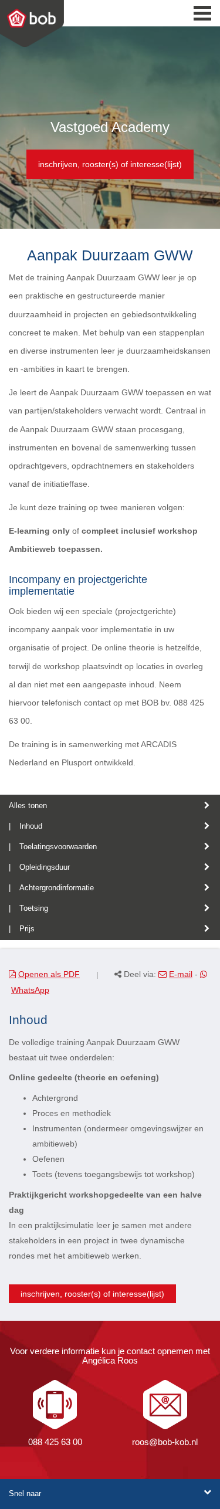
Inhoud (30, 826)
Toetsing (33, 908)
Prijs (27, 928)
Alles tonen (28, 805)
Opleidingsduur (44, 867)
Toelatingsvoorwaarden (58, 846)
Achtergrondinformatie (56, 887)
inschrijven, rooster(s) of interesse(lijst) (110, 164)
